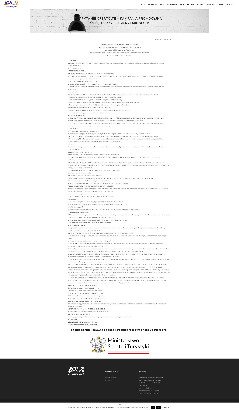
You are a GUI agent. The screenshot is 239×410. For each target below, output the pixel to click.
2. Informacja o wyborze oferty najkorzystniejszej (83, 324)
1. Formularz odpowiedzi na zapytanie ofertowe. (82, 322)
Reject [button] (158, 407)
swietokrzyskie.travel (111, 377)
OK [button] (153, 407)
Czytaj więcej (166, 407)
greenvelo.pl (108, 380)
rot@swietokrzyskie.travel (151, 390)
